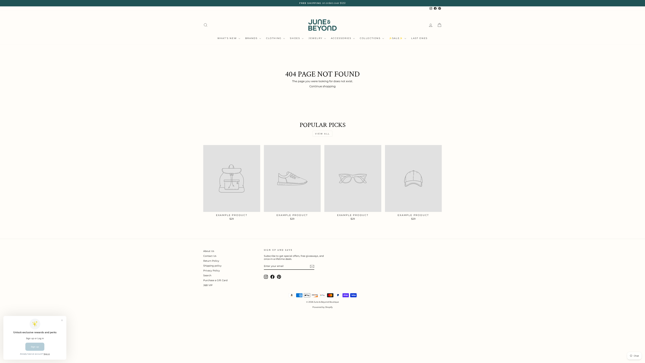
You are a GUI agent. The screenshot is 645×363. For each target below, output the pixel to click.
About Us (208, 251)
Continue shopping (322, 86)
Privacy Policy (211, 270)
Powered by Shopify (322, 307)
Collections (370, 38)
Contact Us (209, 256)
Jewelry (316, 38)
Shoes (295, 38)
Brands (252, 38)
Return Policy (211, 260)
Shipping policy (212, 265)
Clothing (274, 38)
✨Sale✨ (396, 38)
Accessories (341, 38)
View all (322, 133)
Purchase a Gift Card (215, 280)
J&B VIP (207, 285)
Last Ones (419, 38)
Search (207, 275)
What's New (227, 38)
